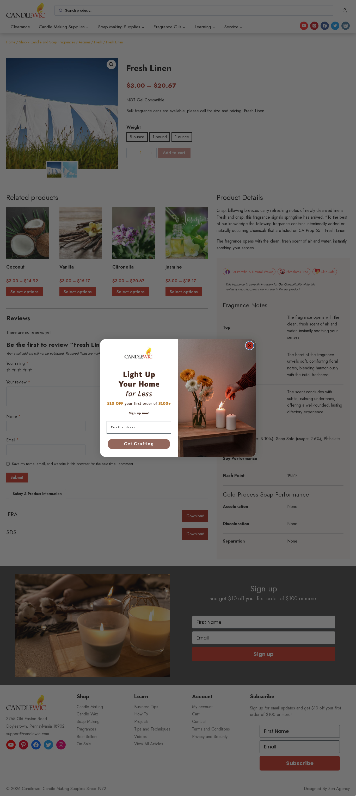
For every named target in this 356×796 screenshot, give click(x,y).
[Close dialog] (250, 345)
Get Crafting (139, 444)
